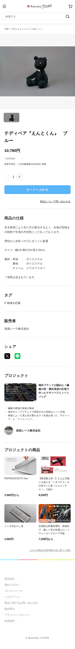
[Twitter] (7, 356)
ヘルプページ (12, 596)
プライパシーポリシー (17, 614)
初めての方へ (12, 584)
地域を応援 (13, 302)
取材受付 (10, 608)
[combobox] (35, 16)
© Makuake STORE (37, 638)
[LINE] (17, 356)
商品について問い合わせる (55, 201)
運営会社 (10, 578)
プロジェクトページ (20, 29)
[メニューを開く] (4, 6)
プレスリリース (13, 590)
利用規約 (10, 620)
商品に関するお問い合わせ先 (21, 602)
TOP (6, 29)
